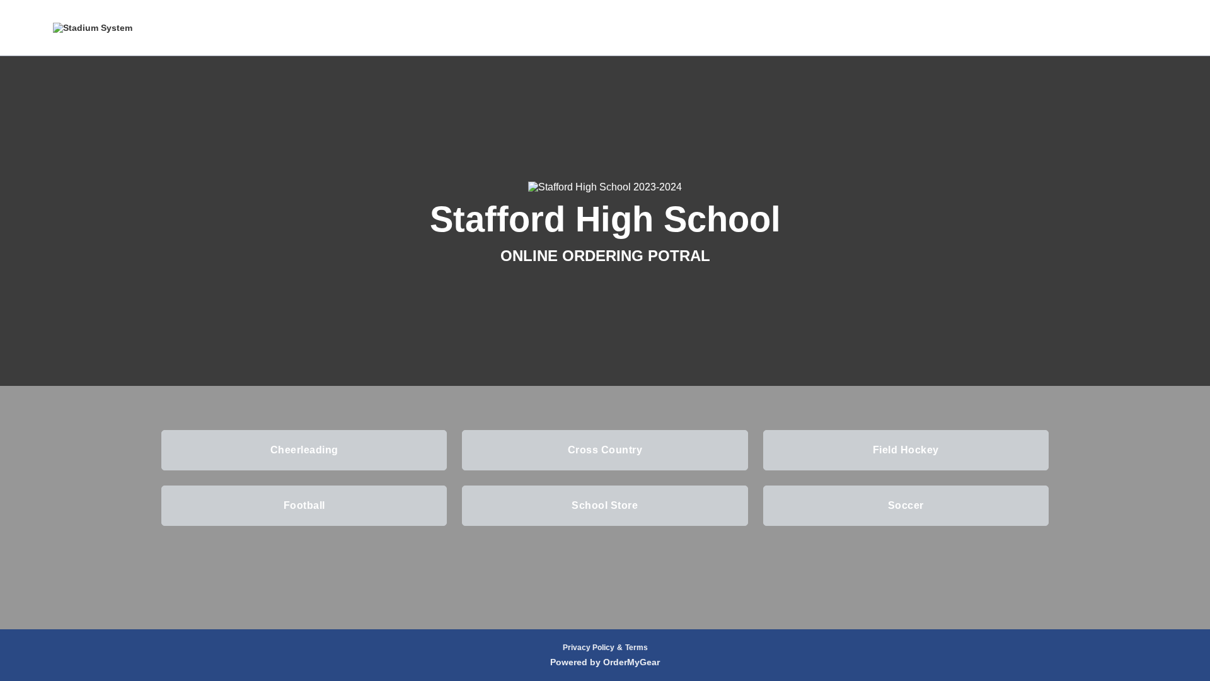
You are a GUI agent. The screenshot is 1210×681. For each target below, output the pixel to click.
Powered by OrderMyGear (605, 662)
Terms (636, 647)
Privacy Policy (588, 647)
